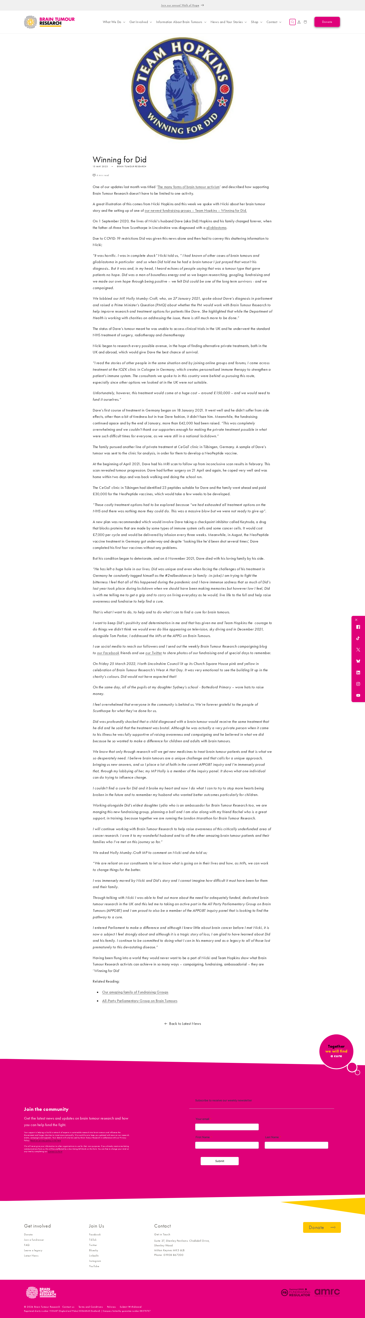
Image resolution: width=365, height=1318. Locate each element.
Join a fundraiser (34, 1239)
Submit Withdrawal (131, 1306)
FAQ (27, 1245)
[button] (113, 22)
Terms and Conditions (91, 1306)
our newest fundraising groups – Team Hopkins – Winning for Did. (196, 210)
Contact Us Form (55, 1151)
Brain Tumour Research (47, 1306)
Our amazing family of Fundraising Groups (135, 992)
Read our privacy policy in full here (45, 1140)
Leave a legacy (33, 1250)
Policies (111, 1306)
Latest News (31, 1255)
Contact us (68, 1306)
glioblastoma (216, 227)
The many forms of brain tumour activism (188, 187)
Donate (28, 1234)
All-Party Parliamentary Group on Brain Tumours (139, 1000)
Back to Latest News (185, 1023)
